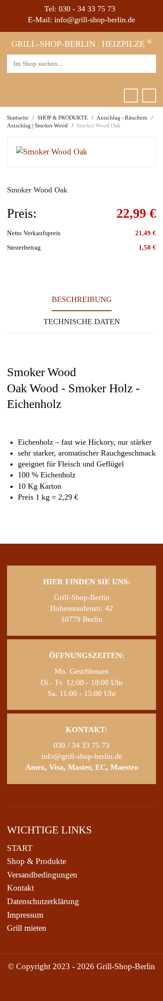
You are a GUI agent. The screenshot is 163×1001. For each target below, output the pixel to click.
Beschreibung (82, 299)
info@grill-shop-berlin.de (81, 756)
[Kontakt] (149, 96)
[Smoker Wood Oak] (51, 151)
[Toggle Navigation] (10, 95)
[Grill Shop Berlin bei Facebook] (131, 96)
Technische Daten (81, 321)
